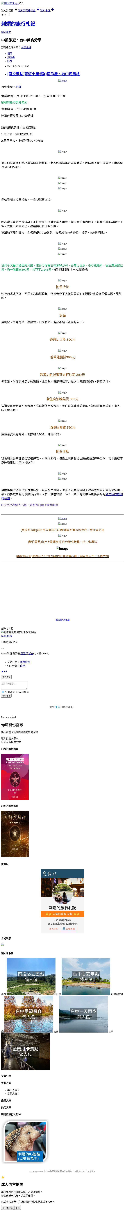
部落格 (11, 57)
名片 (9, 61)
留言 (30, 653)
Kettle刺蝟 (6, 636)
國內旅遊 (25, 662)
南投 (22, 665)
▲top (4, 671)
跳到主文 (6, 32)
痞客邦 (24, 653)
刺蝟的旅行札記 (18, 24)
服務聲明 (91, 1171)
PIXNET (39, 1171)
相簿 (9, 53)
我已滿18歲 (7, 1208)
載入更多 (6, 677)
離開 (18, 1208)
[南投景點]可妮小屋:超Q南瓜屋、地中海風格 (43, 74)
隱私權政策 (80, 1171)
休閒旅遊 (26, 47)
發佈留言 (6, 696)
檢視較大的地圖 (63, 620)
